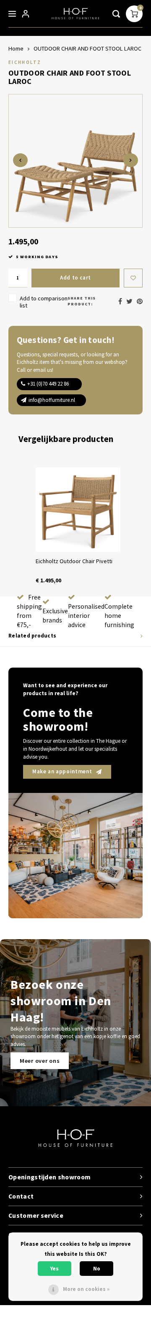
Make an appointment (62, 771)
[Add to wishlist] (133, 278)
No (96, 1268)
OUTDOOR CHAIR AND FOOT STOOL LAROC (87, 48)
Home (15, 48)
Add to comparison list (44, 302)
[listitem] (78, 526)
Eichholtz (24, 62)
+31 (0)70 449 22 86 (48, 383)
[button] (16, 526)
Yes (54, 1268)
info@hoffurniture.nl (52, 400)
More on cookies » (86, 1289)
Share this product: (82, 301)
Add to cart (75, 277)
